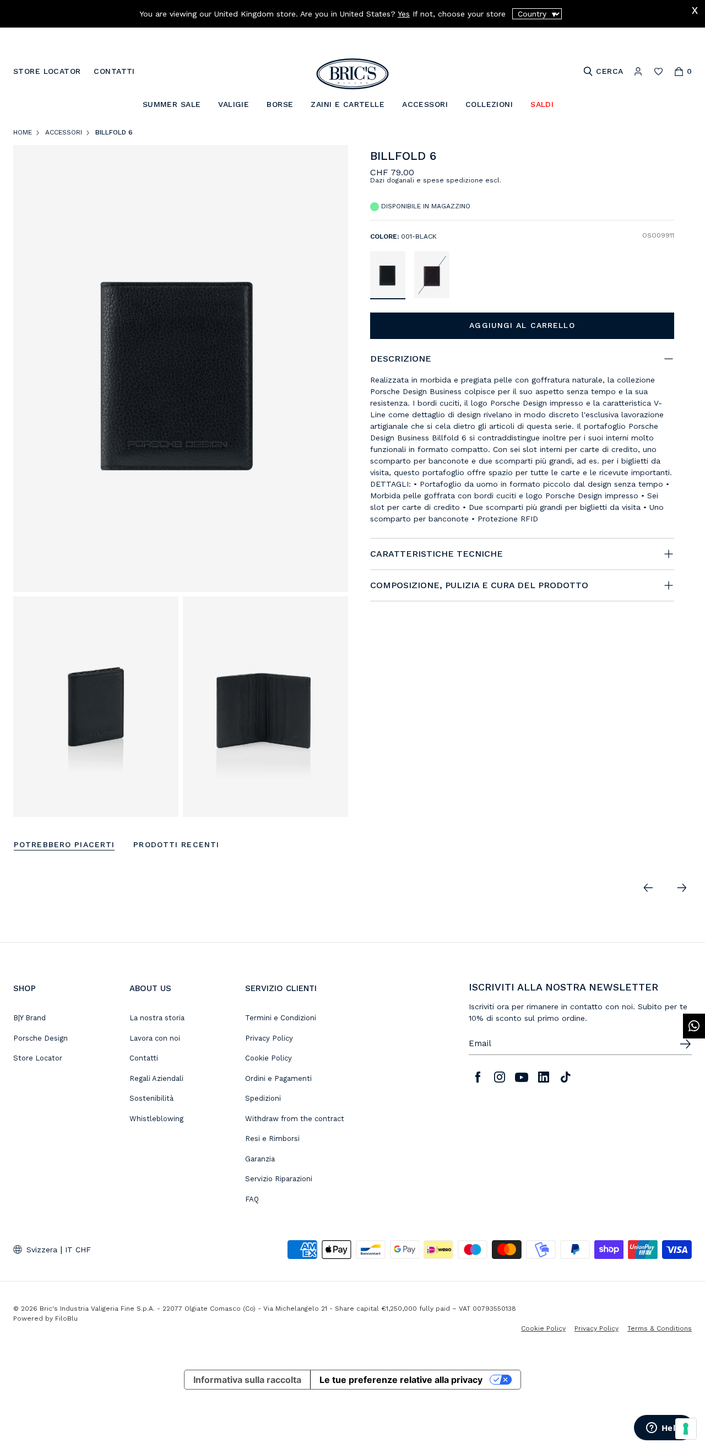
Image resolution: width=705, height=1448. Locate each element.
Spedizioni (263, 1098)
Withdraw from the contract (294, 1119)
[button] (667, 158)
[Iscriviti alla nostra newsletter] (685, 1044)
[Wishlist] (658, 71)
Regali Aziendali (156, 1078)
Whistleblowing (156, 1119)
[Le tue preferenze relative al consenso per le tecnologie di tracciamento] (685, 1428)
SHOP (24, 988)
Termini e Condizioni (280, 1018)
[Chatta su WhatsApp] (694, 1026)
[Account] (638, 71)
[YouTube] (521, 1077)
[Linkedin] (543, 1077)
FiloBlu (66, 1318)
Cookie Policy (268, 1058)
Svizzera (41, 1249)
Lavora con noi (154, 1038)
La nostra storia (157, 1018)
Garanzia (260, 1159)
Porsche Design (40, 1038)
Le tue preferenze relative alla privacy (400, 1379)
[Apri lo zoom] (180, 368)
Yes (404, 13)
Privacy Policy (269, 1038)
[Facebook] (477, 1077)
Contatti (143, 1058)
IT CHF (78, 1249)
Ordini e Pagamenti (278, 1078)
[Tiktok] (565, 1077)
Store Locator (37, 1058)
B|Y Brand (29, 1018)
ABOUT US (150, 988)
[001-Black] (387, 274)
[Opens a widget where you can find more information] (663, 1428)
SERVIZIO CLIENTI (281, 988)
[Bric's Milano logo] (352, 73)
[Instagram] (499, 1077)
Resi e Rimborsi (272, 1138)
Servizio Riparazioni (278, 1179)
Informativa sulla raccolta (247, 1379)
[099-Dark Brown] (431, 274)
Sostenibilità (151, 1098)
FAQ (252, 1199)
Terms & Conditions (659, 1328)
